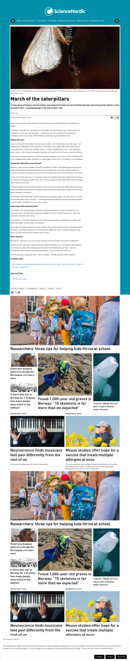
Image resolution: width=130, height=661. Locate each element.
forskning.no (32, 288)
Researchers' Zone (98, 21)
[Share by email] (117, 117)
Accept (110, 657)
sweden (51, 288)
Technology (52, 21)
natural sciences (17, 288)
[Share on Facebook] (111, 117)
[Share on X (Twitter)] (114, 117)
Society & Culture (29, 21)
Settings (99, 657)
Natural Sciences (83, 21)
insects (59, 288)
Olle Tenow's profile (19, 279)
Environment (42, 21)
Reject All (121, 657)
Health (19, 21)
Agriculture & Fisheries (66, 21)
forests (42, 288)
